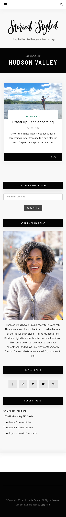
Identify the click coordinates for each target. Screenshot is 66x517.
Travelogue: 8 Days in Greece (18, 427)
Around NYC (33, 116)
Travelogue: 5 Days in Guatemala (20, 433)
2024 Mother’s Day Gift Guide (18, 416)
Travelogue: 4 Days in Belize (17, 421)
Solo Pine (45, 504)
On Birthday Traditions (14, 410)
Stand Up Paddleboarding (33, 121)
